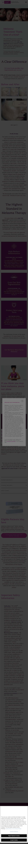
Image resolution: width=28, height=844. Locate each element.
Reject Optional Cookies (14, 835)
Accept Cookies (14, 840)
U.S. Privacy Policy (16, 828)
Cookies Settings (14, 831)
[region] (14, 824)
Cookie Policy (9, 828)
